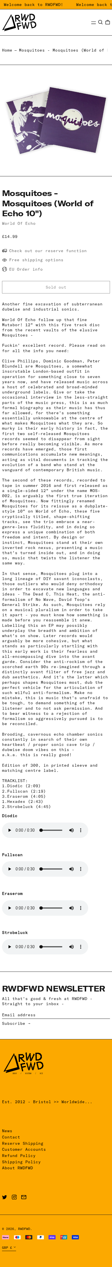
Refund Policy (19, 1155)
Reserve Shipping (22, 1143)
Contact (11, 1137)
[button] (100, 22)
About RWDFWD (17, 1167)
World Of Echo (19, 223)
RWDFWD (24, 1229)
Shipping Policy (21, 1161)
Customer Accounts (24, 1149)
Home (7, 50)
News (7, 1130)
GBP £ (7, 1248)
